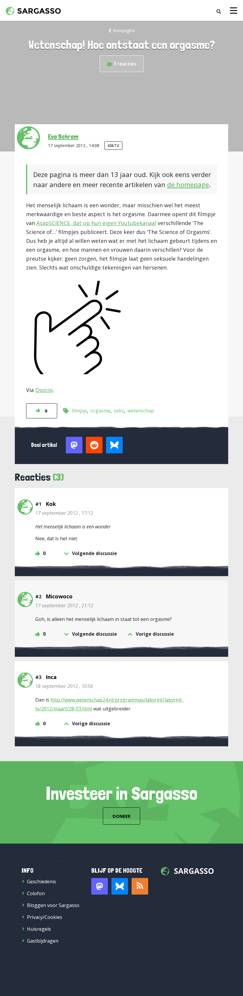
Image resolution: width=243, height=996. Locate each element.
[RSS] (140, 886)
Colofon (36, 893)
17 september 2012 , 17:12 (64, 513)
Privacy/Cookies (44, 917)
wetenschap (140, 410)
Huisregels (39, 929)
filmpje (79, 410)
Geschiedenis (41, 881)
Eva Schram (63, 136)
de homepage (188, 184)
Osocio (44, 389)
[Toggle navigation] (233, 10)
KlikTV (113, 145)
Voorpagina (124, 30)
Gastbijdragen (42, 941)
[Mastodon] (99, 886)
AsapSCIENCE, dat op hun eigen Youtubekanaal (96, 223)
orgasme (100, 410)
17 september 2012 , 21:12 (64, 605)
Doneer (121, 816)
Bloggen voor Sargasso (53, 905)
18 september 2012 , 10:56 (64, 686)
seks (119, 410)
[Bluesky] (119, 886)
